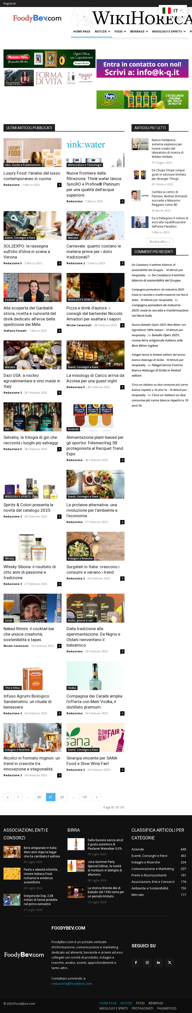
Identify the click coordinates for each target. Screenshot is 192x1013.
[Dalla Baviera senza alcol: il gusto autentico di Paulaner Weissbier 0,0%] (76, 844)
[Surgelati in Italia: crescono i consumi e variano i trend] (95, 546)
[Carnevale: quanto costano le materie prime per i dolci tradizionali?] (95, 225)
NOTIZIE (101, 31)
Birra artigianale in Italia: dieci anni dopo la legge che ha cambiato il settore (42, 852)
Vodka (72, 688)
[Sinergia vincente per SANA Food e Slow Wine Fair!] (95, 737)
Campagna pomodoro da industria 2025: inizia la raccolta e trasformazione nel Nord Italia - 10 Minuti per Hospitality (160, 294)
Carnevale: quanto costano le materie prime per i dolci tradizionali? (93, 251)
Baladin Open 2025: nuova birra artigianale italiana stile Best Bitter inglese (157, 340)
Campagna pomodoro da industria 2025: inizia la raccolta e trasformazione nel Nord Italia (160, 310)
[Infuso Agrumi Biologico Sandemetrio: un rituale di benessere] (33, 675)
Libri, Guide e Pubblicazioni (22, 165)
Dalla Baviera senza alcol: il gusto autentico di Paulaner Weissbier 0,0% (106, 844)
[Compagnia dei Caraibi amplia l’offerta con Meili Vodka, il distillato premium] (95, 675)
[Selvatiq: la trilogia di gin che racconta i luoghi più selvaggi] (33, 416)
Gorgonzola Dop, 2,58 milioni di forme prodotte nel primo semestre (41, 900)
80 (39, 797)
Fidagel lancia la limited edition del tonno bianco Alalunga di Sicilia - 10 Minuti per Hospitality (158, 360)
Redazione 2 (75, 263)
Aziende (73, 429)
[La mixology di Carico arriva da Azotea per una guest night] (95, 354)
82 (62, 797)
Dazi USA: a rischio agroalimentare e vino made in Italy (32, 381)
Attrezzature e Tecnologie (85, 165)
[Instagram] (147, 962)
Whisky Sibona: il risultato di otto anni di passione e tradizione (30, 572)
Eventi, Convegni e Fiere (20, 238)
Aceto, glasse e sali (80, 620)
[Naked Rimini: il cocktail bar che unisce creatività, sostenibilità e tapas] (33, 608)
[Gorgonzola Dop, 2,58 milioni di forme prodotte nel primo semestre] (12, 900)
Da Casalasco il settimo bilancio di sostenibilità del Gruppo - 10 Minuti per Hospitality (157, 270)
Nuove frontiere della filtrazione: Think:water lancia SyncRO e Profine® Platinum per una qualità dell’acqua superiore (93, 184)
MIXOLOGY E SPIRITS (167, 31)
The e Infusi (12, 688)
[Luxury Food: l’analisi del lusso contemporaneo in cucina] (33, 152)
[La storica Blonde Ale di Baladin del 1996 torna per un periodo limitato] (76, 892)
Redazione (12, 185)
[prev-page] (8, 797)
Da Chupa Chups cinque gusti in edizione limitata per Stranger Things (169, 175)
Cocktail (10, 299)
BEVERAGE (137, 31)
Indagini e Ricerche (80, 558)
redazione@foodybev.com (72, 983)
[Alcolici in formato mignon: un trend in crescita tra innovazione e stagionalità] (33, 737)
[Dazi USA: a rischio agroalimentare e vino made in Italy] (33, 354)
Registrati (10, 3)
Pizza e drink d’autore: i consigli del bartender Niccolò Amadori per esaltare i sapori (94, 313)
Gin (7, 429)
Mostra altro (158, 242)
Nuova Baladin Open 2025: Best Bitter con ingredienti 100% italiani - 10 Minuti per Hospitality (159, 330)
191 (85, 797)
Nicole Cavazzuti (79, 325)
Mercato (73, 238)
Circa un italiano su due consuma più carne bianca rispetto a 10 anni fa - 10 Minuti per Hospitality (160, 390)
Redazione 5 (13, 263)
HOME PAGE (81, 31)
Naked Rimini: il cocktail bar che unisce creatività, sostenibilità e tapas (29, 634)
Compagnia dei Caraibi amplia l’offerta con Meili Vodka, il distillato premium (94, 702)
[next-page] (96, 797)
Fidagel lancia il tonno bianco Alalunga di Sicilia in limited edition (157, 370)
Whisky (9, 558)
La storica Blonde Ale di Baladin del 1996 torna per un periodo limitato (106, 892)
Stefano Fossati (15, 330)
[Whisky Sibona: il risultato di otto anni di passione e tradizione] (33, 546)
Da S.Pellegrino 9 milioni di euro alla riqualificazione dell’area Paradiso (170, 223)
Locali (8, 620)
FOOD (118, 31)
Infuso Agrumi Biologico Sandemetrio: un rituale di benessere (28, 702)
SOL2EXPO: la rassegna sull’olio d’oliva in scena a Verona (27, 251)
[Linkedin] (158, 962)
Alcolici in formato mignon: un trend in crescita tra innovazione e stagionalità (32, 763)
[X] (169, 962)
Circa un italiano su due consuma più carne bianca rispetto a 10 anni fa (160, 400)
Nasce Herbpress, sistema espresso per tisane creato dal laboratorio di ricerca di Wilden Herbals (168, 148)
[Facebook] (136, 962)
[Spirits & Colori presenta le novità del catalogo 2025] (33, 484)
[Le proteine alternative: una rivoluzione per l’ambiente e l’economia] (95, 484)
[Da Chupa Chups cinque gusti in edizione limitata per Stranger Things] (140, 174)
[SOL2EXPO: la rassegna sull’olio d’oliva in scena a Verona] (33, 225)
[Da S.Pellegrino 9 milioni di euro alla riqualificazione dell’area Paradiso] (140, 222)
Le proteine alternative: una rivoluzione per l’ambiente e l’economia (92, 510)
